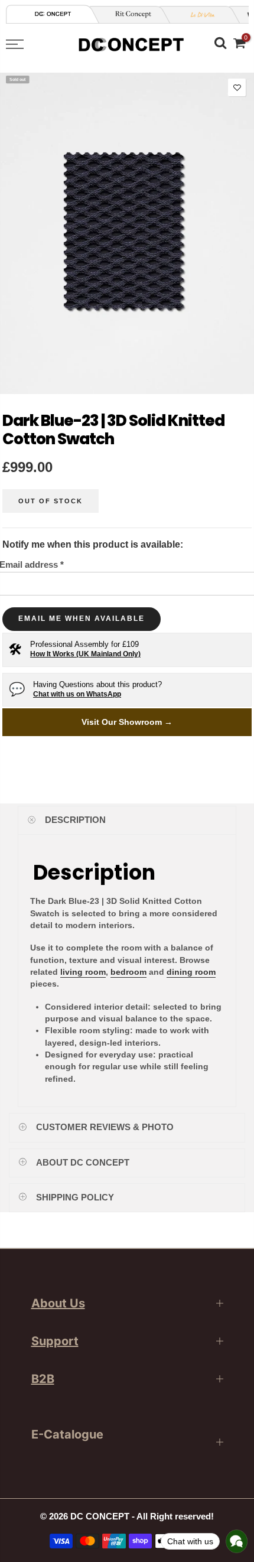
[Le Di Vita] (198, 14)
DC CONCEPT (99, 1516)
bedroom (128, 972)
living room (83, 972)
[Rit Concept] (128, 14)
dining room (191, 972)
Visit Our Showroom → (127, 722)
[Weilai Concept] (53, 14)
